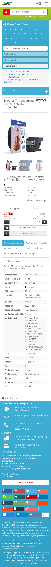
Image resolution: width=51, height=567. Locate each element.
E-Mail (17, 415)
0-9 (16, 42)
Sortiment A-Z (31, 16)
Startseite (8, 71)
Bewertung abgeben (36, 179)
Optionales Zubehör (33, 248)
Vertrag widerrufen (25, 482)
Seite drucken (10, 398)
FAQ (43, 557)
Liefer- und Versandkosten (35, 552)
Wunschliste (28, 233)
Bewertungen (31, 253)
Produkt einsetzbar (12, 248)
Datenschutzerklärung (17, 555)
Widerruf (38, 555)
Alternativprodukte (12, 253)
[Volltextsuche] (44, 12)
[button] (7, 136)
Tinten (29, 74)
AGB (30, 555)
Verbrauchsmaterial (15, 74)
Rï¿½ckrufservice (9, 476)
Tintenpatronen (13, 77)
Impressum (11, 557)
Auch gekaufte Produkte (36, 243)
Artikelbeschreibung (13, 243)
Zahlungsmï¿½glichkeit (12, 552)
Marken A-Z (43, 16)
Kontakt (21, 557)
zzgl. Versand (15, 219)
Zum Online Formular (11, 474)
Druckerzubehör (22, 71)
